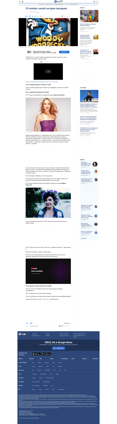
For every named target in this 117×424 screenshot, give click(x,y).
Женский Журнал (61, 389)
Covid (52, 385)
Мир (41, 358)
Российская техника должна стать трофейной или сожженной (87, 216)
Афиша (33, 389)
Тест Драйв (34, 374)
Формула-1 (60, 366)
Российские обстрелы (73, 4)
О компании (34, 333)
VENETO (66, 4)
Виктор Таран (83, 183)
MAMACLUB (45, 385)
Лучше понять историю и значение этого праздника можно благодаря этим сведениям (88, 28)
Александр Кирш (84, 227)
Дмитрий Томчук (84, 234)
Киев (33, 362)
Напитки (41, 377)
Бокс (53, 366)
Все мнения (83, 238)
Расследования (64, 358)
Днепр (53, 362)
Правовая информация (64, 333)
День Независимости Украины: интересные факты (88, 24)
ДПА (54, 370)
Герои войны (41, 4)
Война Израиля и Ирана (58, 4)
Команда (47, 333)
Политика (31, 358)
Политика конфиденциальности (79, 333)
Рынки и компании (35, 381)
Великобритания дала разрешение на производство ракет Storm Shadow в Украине (89, 129)
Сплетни (40, 389)
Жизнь (52, 358)
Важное (82, 7)
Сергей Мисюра (83, 219)
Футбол (33, 366)
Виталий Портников (84, 175)
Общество (84, 358)
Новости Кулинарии (50, 377)
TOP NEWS (83, 87)
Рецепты (34, 377)
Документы (48, 335)
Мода (53, 389)
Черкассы (60, 362)
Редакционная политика (64, 335)
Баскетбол (41, 366)
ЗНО (60, 370)
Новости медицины (36, 385)
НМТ (65, 370)
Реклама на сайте (35, 335)
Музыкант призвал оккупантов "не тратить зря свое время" (85, 56)
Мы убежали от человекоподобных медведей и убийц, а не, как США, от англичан (86, 225)
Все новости (95, 358)
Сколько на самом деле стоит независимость (86, 232)
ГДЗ (33, 370)
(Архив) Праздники (32, 11)
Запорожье (47, 362)
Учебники (39, 370)
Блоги (73, 358)
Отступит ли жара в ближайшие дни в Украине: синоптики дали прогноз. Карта (85, 37)
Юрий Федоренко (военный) (86, 209)
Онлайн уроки (47, 370)
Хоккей (47, 366)
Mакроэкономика (46, 381)
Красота (47, 389)
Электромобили (43, 374)
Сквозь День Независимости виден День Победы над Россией (86, 164)
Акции (51, 374)
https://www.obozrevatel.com (59, 394)
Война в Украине (49, 4)
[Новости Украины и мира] (61, 326)
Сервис (57, 374)
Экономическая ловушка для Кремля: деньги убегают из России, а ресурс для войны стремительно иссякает (87, 207)
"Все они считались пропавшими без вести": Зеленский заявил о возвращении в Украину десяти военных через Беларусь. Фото (88, 118)
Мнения (82, 159)
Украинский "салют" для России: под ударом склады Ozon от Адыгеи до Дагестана (86, 180)
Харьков (39, 362)
